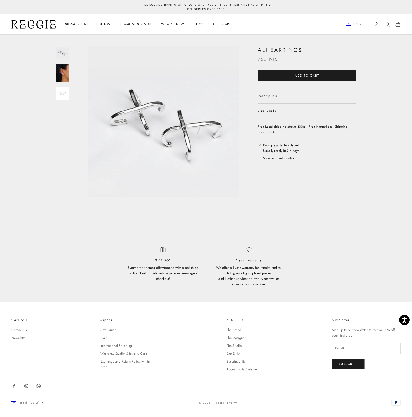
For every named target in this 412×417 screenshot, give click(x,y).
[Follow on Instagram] (26, 386)
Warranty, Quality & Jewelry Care (123, 353)
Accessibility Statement (243, 369)
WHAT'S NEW (173, 24)
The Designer (236, 337)
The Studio (234, 345)
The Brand (234, 329)
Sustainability (236, 361)
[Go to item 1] (62, 52)
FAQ (103, 337)
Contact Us (19, 329)
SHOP (199, 24)
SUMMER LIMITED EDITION (88, 24)
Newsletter (18, 337)
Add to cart (307, 76)
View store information (279, 158)
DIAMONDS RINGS (136, 24)
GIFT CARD (222, 24)
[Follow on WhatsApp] (38, 386)
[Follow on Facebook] (13, 386)
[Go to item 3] (62, 93)
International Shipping (116, 345)
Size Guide (108, 329)
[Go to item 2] (62, 73)
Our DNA (233, 353)
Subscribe (348, 364)
